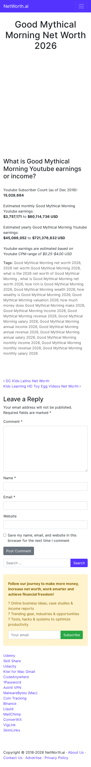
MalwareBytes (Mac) (20, 693)
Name (9, 478)
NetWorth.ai (16, 6)
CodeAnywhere (16, 677)
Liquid (8, 709)
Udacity (9, 666)
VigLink (9, 725)
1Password (12, 682)
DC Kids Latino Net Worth (27, 381)
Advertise (33, 757)
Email (9, 497)
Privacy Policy (56, 757)
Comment (13, 421)
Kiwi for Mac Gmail (19, 671)
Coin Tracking (15, 698)
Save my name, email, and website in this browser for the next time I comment (42, 538)
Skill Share (12, 661)
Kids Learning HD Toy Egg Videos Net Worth (41, 386)
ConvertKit (12, 719)
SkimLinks (11, 730)
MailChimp (12, 714)
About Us (76, 752)
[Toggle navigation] (81, 6)
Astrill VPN (12, 687)
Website (10, 516)
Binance (9, 703)
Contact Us (12, 757)
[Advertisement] (45, 104)
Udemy (9, 655)
